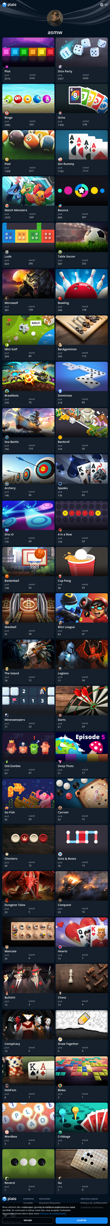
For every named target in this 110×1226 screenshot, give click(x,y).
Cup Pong (64, 581)
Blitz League (66, 627)
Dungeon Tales (15, 905)
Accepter (81, 1220)
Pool (8, 164)
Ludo (8, 256)
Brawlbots (12, 395)
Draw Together (68, 1044)
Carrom (63, 812)
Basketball (12, 581)
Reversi (10, 1183)
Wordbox (11, 1136)
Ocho (61, 117)
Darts (62, 720)
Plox (7, 71)
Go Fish (10, 812)
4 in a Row (65, 534)
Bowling (63, 303)
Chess (62, 997)
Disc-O (9, 534)
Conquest (64, 905)
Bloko (62, 1090)
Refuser (28, 1220)
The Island (12, 673)
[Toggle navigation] (106, 5)
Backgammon (67, 349)
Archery (10, 488)
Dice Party (65, 71)
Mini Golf (11, 349)
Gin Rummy (66, 164)
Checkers (11, 859)
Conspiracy (12, 1044)
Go (60, 1183)
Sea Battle (12, 442)
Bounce (63, 210)
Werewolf (11, 303)
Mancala (10, 951)
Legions (63, 673)
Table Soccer (66, 256)
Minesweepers (15, 720)
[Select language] (101, 4)
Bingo (8, 117)
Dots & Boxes (67, 859)
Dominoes (65, 395)
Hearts (62, 951)
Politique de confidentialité (53, 1213)
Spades (63, 488)
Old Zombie (13, 766)
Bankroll (64, 442)
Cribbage (64, 1136)
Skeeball (10, 627)
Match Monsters (16, 210)
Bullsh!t (10, 997)
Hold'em (10, 1090)
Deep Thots (66, 766)
